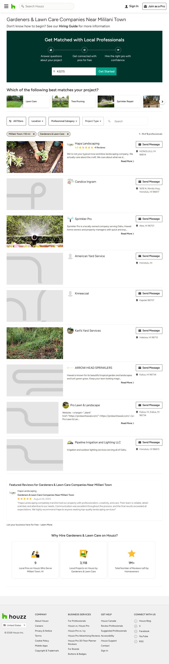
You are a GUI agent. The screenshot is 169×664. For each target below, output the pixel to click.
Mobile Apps (41, 645)
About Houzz (42, 621)
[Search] (22, 6)
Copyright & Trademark (47, 650)
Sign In (104, 650)
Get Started (107, 71)
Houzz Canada (108, 621)
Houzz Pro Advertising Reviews (84, 635)
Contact (105, 645)
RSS (141, 641)
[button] (6, 6)
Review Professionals (112, 625)
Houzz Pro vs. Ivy (76, 630)
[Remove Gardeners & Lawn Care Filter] (67, 134)
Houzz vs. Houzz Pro (78, 625)
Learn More (46, 524)
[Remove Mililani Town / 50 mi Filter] (33, 134)
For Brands (73, 649)
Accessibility (107, 635)
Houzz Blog (145, 621)
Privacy (38, 630)
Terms (38, 635)
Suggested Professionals (114, 630)
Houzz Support (109, 640)
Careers (39, 625)
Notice (48, 630)
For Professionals (77, 621)
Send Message (151, 144)
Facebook (144, 631)
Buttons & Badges (77, 654)
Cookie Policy (42, 640)
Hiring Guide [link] (68, 26)
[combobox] (46, 6)
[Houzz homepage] (13, 6)
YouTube (143, 636)
